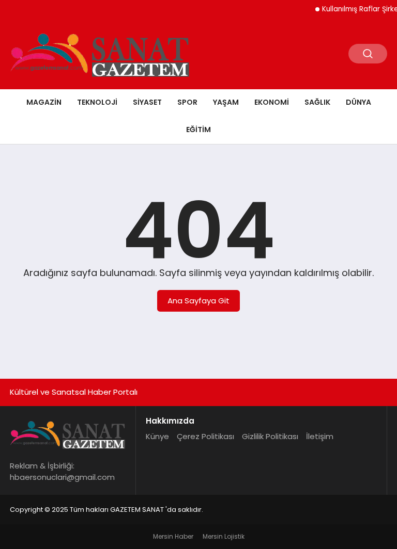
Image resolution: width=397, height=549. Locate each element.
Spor (187, 102)
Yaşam (226, 102)
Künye (157, 436)
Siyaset (147, 102)
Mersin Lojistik (224, 536)
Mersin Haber (173, 536)
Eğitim (198, 129)
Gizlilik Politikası (270, 436)
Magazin (44, 102)
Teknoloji (97, 102)
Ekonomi (271, 102)
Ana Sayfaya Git (198, 300)
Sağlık (317, 102)
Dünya (358, 102)
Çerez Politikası (205, 436)
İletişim (319, 436)
